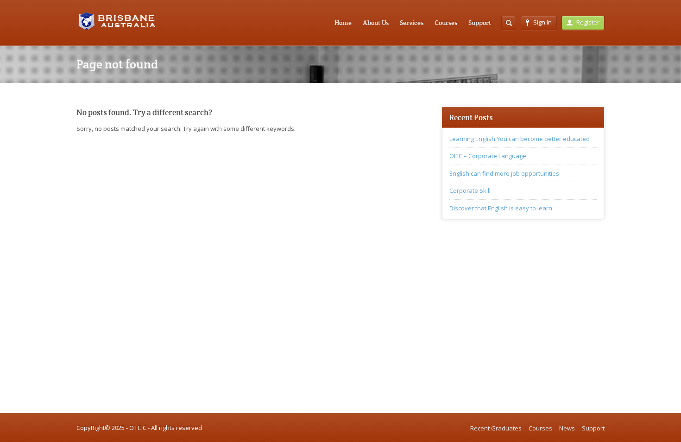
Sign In (542, 22)
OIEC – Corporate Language (487, 156)
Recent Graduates (496, 428)
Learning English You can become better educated (519, 139)
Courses (446, 22)
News (567, 428)
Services (411, 22)
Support (479, 22)
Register (587, 22)
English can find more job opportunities (504, 173)
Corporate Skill (470, 190)
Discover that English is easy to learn (500, 208)
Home (343, 22)
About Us (376, 22)
